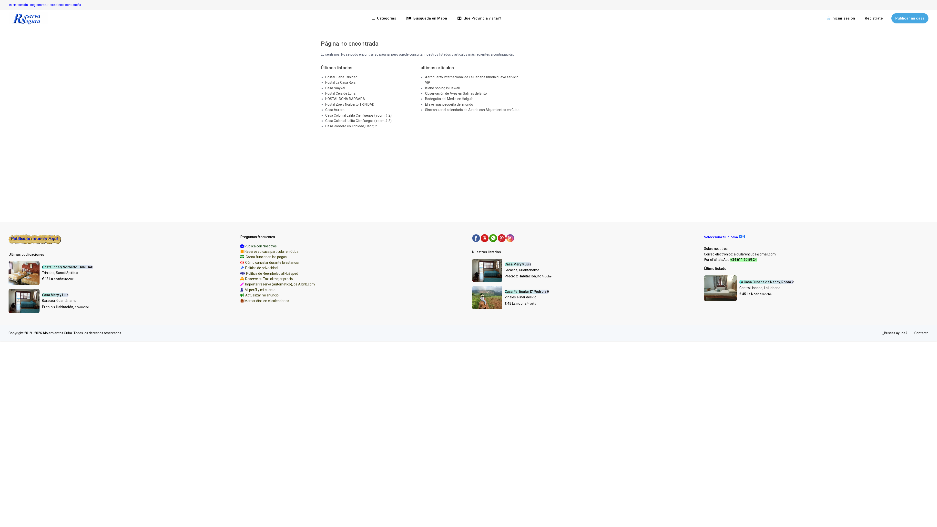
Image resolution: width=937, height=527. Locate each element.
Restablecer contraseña (64, 5)
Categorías (386, 18)
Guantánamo (66, 301)
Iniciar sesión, (19, 5)
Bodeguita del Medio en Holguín (449, 99)
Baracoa (48, 301)
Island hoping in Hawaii (442, 88)
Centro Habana (751, 288)
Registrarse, (39, 5)
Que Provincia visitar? (482, 18)
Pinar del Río (526, 297)
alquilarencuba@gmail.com (755, 254)
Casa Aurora (335, 110)
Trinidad (48, 273)
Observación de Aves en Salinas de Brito (456, 93)
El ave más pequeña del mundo (449, 104)
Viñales (510, 297)
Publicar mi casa (910, 18)
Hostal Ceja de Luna (340, 93)
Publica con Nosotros (260, 246)
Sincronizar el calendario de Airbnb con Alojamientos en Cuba (472, 110)
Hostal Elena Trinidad (341, 77)
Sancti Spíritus (67, 273)
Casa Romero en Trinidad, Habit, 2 (351, 126)
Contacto (921, 333)
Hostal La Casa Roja (340, 82)
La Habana (772, 288)
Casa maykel (335, 88)
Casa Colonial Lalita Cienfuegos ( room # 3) (358, 121)
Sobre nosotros (716, 249)
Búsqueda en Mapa (430, 18)
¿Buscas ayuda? (894, 333)
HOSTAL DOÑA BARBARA (345, 99)
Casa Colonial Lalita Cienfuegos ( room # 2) (358, 115)
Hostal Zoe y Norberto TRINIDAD (349, 104)
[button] (724, 237)
